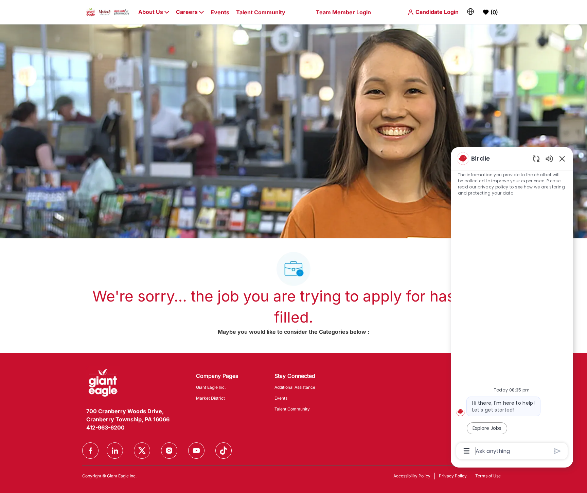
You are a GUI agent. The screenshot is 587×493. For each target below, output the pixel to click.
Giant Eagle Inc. (211, 387)
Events (220, 12)
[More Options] (466, 451)
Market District (210, 398)
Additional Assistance (294, 387)
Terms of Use (488, 475)
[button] (433, 12)
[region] (512, 304)
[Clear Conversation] (536, 158)
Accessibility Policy (411, 475)
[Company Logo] (108, 12)
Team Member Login (343, 12)
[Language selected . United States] (470, 11)
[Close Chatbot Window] (562, 158)
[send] (557, 451)
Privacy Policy (453, 475)
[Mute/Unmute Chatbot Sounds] (549, 158)
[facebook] (90, 450)
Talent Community (260, 12)
